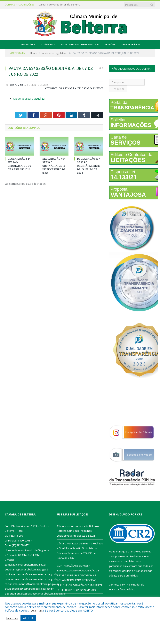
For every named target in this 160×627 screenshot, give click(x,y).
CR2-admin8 (16, 84)
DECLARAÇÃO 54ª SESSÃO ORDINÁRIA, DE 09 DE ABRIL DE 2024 (19, 164)
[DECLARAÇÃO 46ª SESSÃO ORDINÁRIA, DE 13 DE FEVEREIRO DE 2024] (54, 146)
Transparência (130, 44)
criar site (133, 551)
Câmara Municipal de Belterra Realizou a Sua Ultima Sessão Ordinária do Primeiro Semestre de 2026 (62, 4)
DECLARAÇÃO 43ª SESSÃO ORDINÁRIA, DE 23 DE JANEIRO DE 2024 (88, 166)
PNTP (125, 584)
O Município (27, 44)
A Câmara (47, 44)
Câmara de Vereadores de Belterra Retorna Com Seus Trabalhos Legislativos (78, 530)
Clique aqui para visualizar (29, 98)
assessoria (115, 561)
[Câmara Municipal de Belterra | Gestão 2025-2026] (80, 24)
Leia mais (37, 610)
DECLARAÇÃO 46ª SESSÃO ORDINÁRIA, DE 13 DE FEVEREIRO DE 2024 (54, 166)
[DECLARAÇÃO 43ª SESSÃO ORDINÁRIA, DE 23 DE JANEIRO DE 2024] (88, 146)
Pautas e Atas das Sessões (88, 88)
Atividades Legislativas (58, 88)
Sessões (109, 44)
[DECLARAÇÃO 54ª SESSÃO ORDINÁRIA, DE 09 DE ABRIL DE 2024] (19, 146)
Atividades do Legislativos (78, 44)
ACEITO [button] (28, 618)
